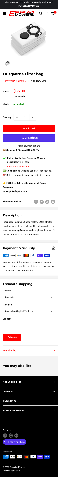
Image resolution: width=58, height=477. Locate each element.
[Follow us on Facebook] (5, 435)
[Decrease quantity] (17, 117)
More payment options (29, 146)
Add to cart (29, 128)
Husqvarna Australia (14, 81)
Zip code (7, 318)
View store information (18, 166)
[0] (52, 13)
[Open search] (40, 13)
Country (7, 290)
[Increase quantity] (32, 117)
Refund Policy (10, 350)
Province (7, 304)
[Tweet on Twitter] (47, 202)
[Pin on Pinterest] (42, 202)
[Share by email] (53, 202)
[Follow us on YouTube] (16, 435)
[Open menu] (4, 13)
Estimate (12, 337)
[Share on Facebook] (36, 202)
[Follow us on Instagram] (11, 435)
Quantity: (7, 117)
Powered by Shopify (11, 471)
